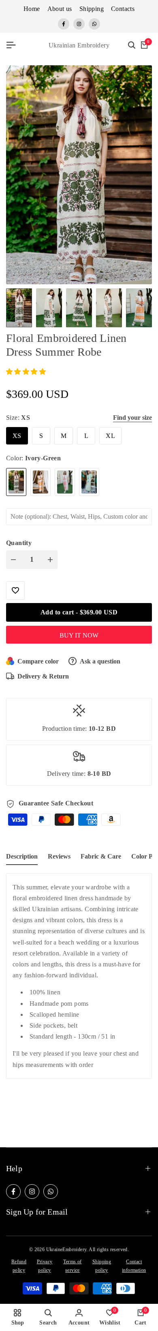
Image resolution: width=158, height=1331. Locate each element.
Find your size (132, 417)
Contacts (123, 8)
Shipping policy (101, 1266)
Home (31, 8)
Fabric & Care (101, 856)
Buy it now (79, 635)
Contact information (134, 1266)
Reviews (59, 856)
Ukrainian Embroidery (79, 45)
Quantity (19, 542)
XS (17, 435)
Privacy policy (45, 1266)
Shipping (91, 8)
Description (22, 856)
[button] (26, 371)
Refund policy (18, 1266)
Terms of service (72, 1266)
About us (59, 8)
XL (110, 435)
